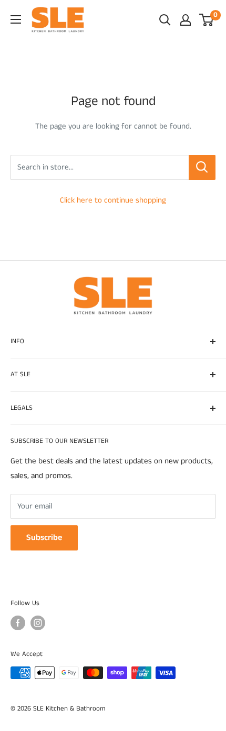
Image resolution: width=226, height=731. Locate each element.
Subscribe (44, 538)
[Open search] (165, 20)
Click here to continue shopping (113, 200)
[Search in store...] (202, 167)
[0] (206, 20)
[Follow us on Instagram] (37, 623)
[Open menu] (16, 19)
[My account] (185, 20)
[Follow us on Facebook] (18, 623)
